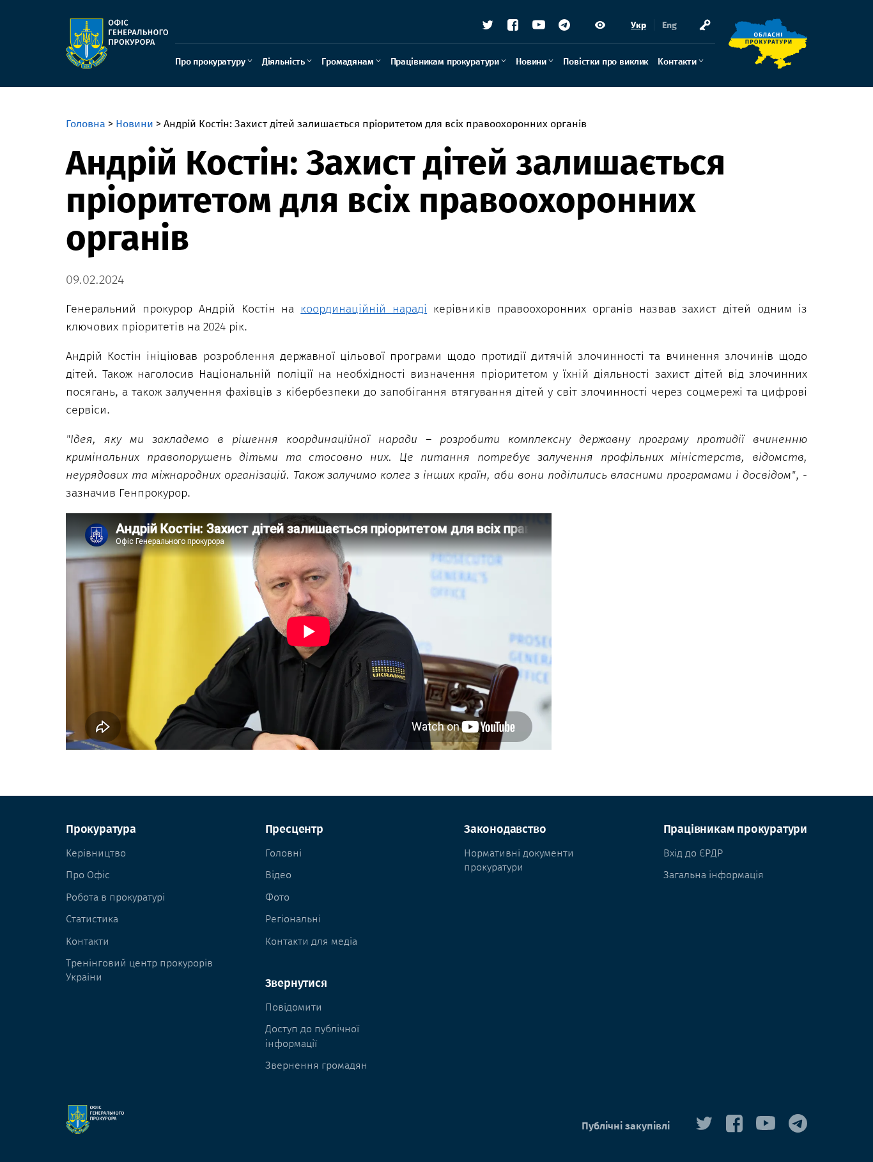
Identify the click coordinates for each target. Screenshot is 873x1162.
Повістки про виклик (605, 61)
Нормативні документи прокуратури (519, 860)
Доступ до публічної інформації (312, 1036)
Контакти (677, 61)
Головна (85, 124)
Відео (278, 875)
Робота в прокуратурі (115, 897)
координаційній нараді (363, 309)
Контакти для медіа (311, 941)
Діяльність (283, 61)
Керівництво (96, 853)
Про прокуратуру (210, 61)
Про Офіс (88, 875)
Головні (283, 853)
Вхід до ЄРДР (693, 853)
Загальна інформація (713, 875)
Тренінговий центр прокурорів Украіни (139, 970)
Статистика (92, 919)
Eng (669, 25)
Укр (638, 25)
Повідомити (293, 1007)
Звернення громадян (316, 1065)
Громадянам (347, 61)
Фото (277, 897)
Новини (531, 61)
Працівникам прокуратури (444, 61)
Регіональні (293, 919)
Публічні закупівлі (626, 1126)
